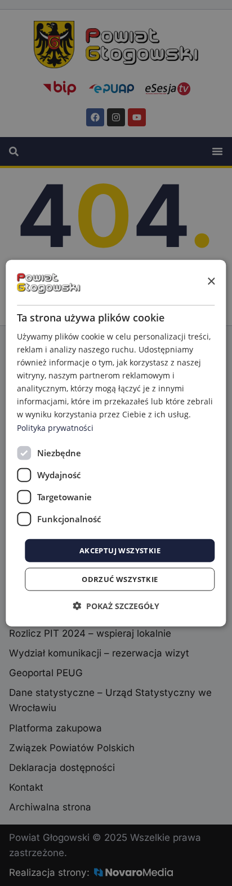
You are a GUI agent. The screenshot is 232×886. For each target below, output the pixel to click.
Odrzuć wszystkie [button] (120, 579)
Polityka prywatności (55, 427)
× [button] (211, 281)
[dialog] (116, 443)
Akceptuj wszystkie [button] (119, 550)
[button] (116, 606)
